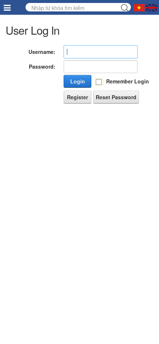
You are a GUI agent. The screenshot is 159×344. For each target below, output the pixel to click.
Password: (42, 66)
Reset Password (116, 97)
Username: (41, 51)
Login (77, 81)
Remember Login (127, 81)
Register (77, 97)
